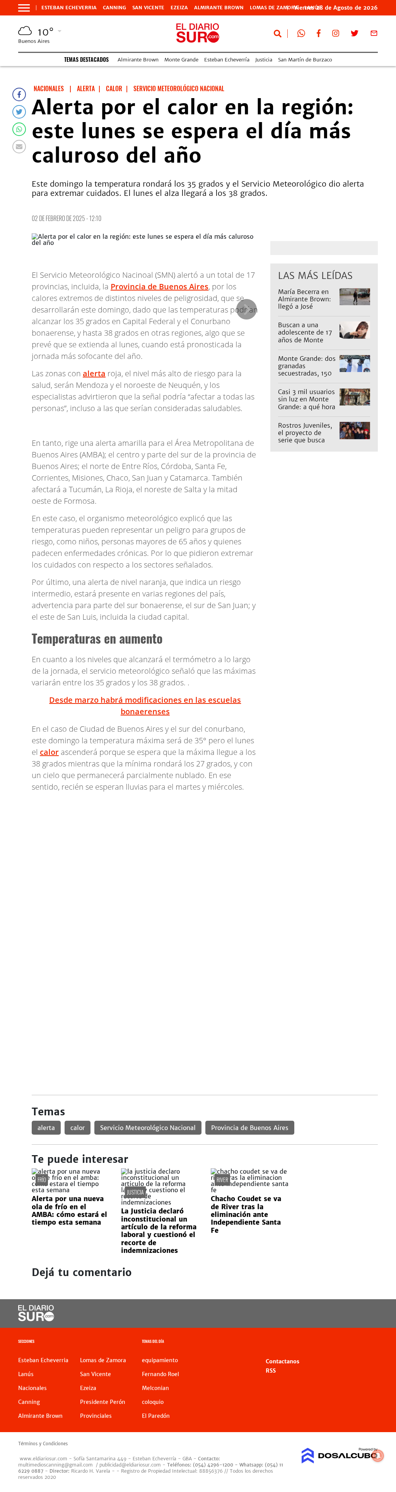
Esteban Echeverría (226, 59)
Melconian (155, 1388)
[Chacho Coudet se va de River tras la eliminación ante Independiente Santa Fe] (249, 1190)
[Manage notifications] (378, 1456)
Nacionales (32, 1388)
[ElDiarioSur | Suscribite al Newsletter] (374, 35)
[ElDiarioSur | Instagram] (335, 35)
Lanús (26, 1374)
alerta (94, 373)
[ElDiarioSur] (36, 1319)
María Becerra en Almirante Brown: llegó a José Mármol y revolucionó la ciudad (304, 310)
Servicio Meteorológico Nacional (148, 1128)
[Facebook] (19, 94)
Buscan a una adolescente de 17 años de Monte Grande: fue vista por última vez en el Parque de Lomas (307, 343)
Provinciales (96, 1415)
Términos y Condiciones (43, 1443)
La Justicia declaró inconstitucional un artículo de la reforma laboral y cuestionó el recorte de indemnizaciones (158, 1231)
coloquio (153, 1402)
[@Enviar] (19, 146)
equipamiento (160, 1360)
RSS (271, 1370)
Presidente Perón (102, 1402)
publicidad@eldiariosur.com (130, 1465)
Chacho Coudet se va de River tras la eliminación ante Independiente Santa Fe (246, 1215)
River (222, 1180)
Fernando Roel (160, 1374)
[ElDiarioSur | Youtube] (342, 1314)
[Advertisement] (205, 853)
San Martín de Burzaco (305, 59)
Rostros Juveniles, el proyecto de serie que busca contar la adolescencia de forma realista (305, 443)
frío (42, 1180)
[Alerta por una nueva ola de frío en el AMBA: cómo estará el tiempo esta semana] (70, 1190)
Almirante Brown (219, 7)
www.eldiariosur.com (43, 1458)
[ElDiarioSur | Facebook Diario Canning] (319, 35)
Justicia (263, 59)
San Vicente (148, 7)
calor (49, 752)
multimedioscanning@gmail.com (55, 1465)
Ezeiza (179, 7)
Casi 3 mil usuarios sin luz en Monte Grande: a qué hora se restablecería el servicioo (306, 406)
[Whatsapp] (19, 129)
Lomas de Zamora (274, 7)
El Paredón (156, 1415)
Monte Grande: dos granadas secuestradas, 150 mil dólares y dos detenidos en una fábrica (307, 377)
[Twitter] (19, 112)
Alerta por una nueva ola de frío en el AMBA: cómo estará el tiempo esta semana (69, 1211)
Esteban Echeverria (69, 7)
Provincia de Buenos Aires (159, 286)
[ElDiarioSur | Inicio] (369, 1342)
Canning (114, 7)
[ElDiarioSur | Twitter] (354, 35)
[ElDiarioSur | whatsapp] (301, 35)
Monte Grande (181, 59)
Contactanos (282, 1361)
